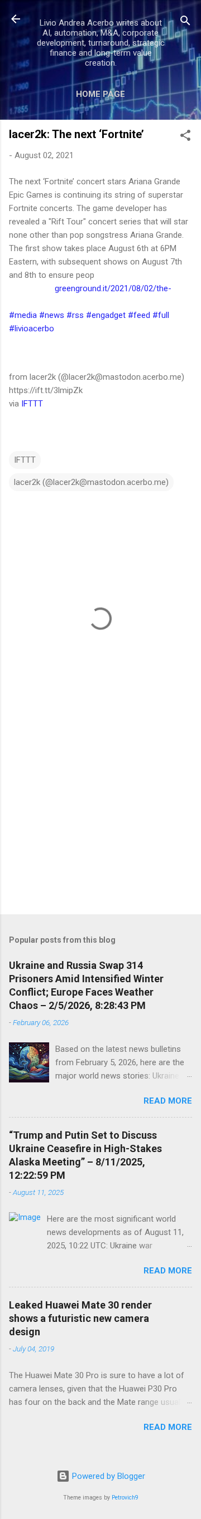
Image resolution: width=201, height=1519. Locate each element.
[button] (185, 137)
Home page (100, 94)
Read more (167, 1101)
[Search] (185, 23)
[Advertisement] (100, 826)
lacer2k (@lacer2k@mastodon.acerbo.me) (91, 482)
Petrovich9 (125, 1497)
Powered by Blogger (107, 1476)
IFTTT (32, 404)
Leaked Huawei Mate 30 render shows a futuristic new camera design (80, 1318)
